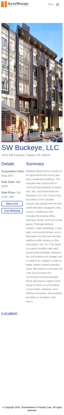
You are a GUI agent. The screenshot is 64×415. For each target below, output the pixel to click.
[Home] (15, 4)
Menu (52, 4)
